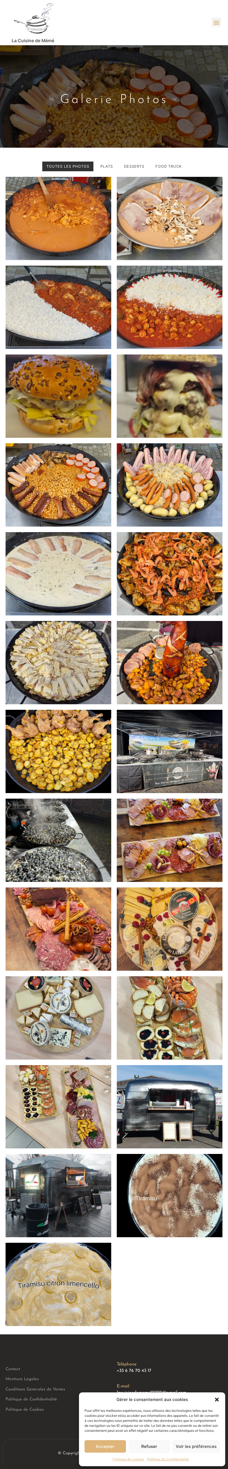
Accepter (105, 1446)
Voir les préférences (196, 1446)
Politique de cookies (128, 1459)
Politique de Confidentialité (168, 1459)
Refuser (149, 1446)
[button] (217, 1399)
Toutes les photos (67, 166)
